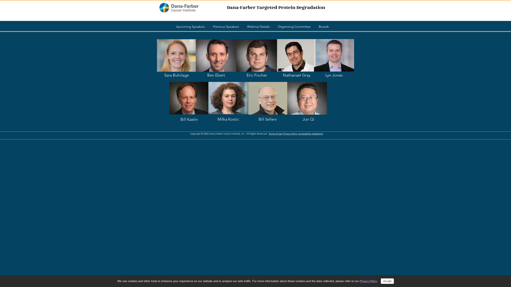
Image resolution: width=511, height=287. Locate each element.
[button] (324, 26)
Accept (387, 281)
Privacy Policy (368, 281)
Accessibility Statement (310, 133)
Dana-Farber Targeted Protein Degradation (276, 7)
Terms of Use (275, 133)
